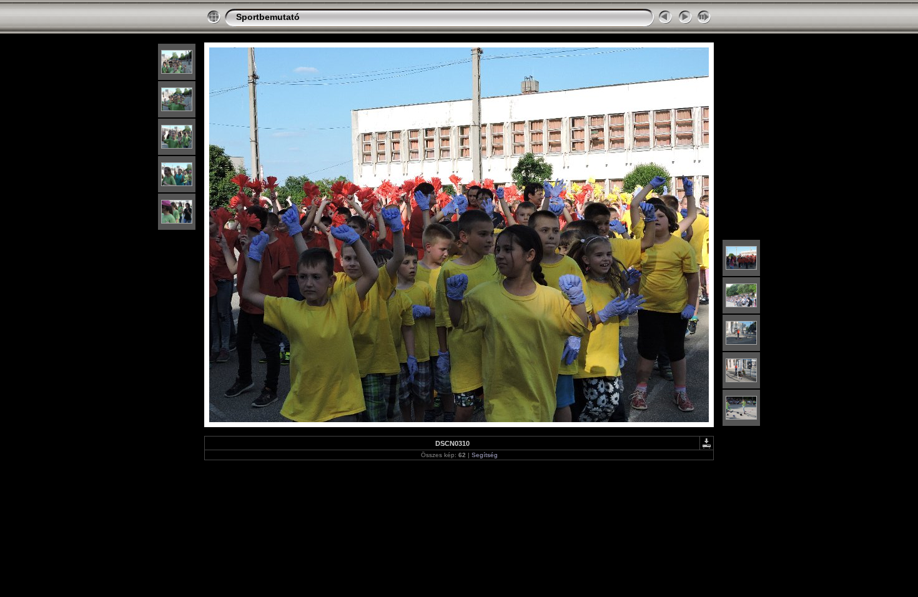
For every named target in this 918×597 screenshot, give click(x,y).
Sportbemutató (268, 17)
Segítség (484, 454)
